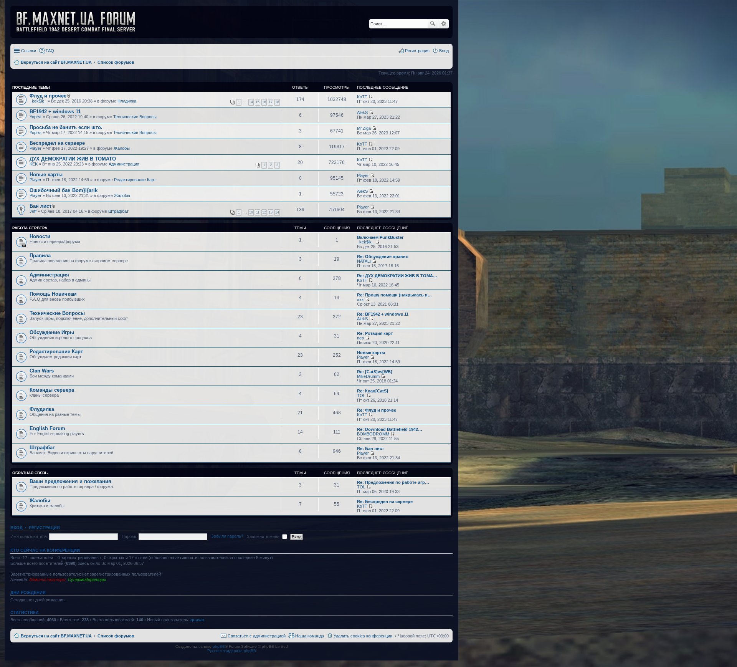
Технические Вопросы (135, 116)
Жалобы (122, 148)
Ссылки (28, 50)
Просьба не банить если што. (66, 127)
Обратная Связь (30, 473)
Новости (40, 236)
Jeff (33, 211)
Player (35, 148)
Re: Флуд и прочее (376, 410)
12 (264, 212)
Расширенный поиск (443, 23)
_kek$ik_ (38, 101)
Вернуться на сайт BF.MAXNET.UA (56, 636)
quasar (197, 619)
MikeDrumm (368, 376)
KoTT (362, 96)
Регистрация (44, 527)
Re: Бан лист (370, 448)
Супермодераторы (87, 579)
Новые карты (46, 174)
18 (277, 102)
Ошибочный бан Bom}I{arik (63, 190)
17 (271, 102)
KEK (34, 164)
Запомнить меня (264, 536)
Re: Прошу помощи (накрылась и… (394, 295)
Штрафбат (118, 211)
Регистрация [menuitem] (417, 50)
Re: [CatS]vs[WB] (374, 371)
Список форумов (115, 636)
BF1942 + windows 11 (55, 111)
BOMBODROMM (373, 434)
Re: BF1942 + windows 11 (382, 314)
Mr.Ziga (364, 128)
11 (257, 212)
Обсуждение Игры (52, 332)
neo (360, 338)
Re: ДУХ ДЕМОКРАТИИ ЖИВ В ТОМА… (397, 275)
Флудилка (126, 101)
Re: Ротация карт (375, 333)
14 (251, 102)
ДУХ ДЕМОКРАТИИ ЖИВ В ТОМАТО (73, 159)
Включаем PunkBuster (380, 237)
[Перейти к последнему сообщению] (370, 96)
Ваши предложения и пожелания (70, 481)
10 (251, 212)
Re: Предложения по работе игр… (393, 482)
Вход (16, 527)
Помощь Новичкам (53, 294)
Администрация (124, 164)
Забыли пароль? (227, 536)
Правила (40, 255)
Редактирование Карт (135, 179)
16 (264, 102)
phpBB (219, 646)
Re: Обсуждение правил (382, 256)
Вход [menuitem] (444, 50)
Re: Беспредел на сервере (385, 501)
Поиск (432, 23)
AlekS (362, 112)
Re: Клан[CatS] (372, 391)
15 (257, 102)
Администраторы (47, 579)
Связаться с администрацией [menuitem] (257, 636)
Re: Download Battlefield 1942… (389, 429)
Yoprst (35, 116)
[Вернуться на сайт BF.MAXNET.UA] (80, 22)
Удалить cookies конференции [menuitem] (363, 636)
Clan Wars (42, 371)
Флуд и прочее (48, 96)
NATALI (364, 261)
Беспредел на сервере (57, 143)
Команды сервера (52, 390)
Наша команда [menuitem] (309, 636)
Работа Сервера (29, 228)
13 (271, 212)
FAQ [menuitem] (50, 50)
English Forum (47, 428)
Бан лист (40, 206)
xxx (360, 299)
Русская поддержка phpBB (231, 651)
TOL (361, 395)
